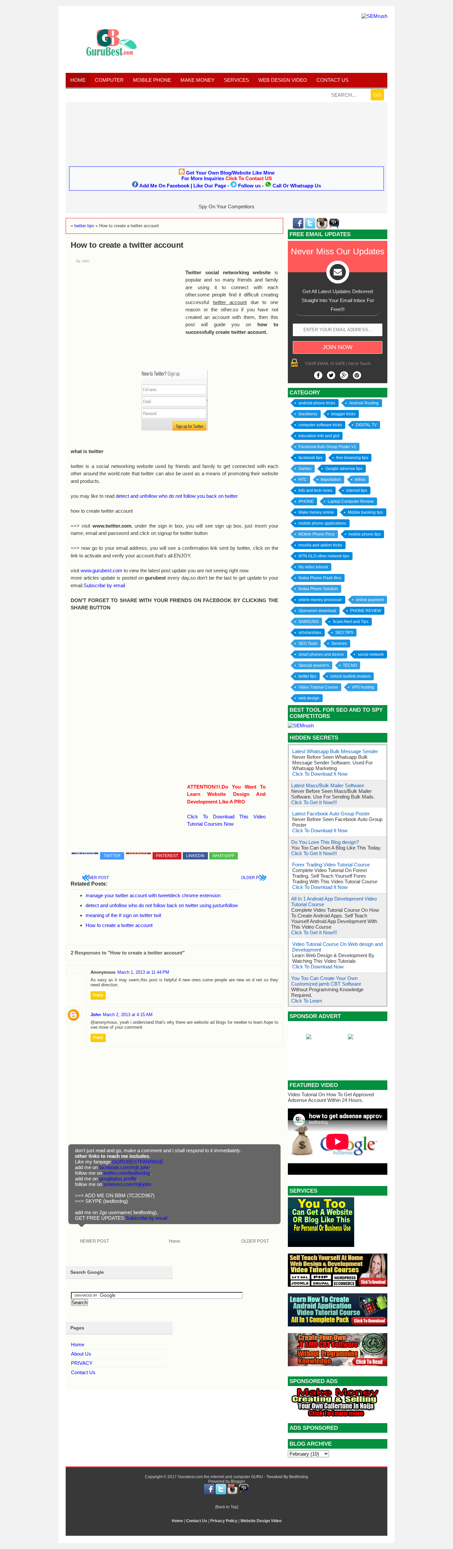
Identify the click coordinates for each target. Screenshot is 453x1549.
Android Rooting (364, 403)
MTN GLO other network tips (323, 556)
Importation (331, 479)
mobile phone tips (365, 534)
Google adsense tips (343, 468)
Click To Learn (306, 1001)
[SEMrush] (374, 16)
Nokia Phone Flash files (319, 578)
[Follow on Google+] (344, 375)
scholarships (309, 632)
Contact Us (83, 1372)
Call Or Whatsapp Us (297, 185)
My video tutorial (313, 567)
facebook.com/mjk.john (124, 1167)
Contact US (332, 80)
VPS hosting (363, 687)
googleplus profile (118, 1178)
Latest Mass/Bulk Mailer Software (327, 785)
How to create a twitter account (119, 925)
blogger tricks (343, 414)
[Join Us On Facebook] (318, 375)
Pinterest (167, 855)
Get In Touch (359, 363)
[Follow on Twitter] (331, 375)
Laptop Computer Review (351, 501)
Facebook (85, 853)
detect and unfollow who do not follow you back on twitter (177, 496)
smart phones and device (321, 654)
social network (371, 654)
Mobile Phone (152, 80)
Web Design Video (282, 80)
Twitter (112, 855)
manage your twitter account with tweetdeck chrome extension (153, 895)
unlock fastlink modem (350, 676)
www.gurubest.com (101, 570)
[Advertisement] (226, 132)
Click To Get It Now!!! (314, 802)
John (96, 1014)
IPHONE (306, 501)
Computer (109, 80)
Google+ (138, 853)
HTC (302, 479)
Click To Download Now (318, 966)
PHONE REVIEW (365, 610)
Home (78, 80)
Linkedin (195, 855)
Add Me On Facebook (164, 185)
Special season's (313, 665)
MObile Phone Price (316, 534)
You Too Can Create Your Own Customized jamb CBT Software (326, 981)
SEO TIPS (344, 632)
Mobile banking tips (365, 512)
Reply (98, 995)
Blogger (238, 1481)
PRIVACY (82, 1363)
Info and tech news (315, 490)
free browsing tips (352, 457)
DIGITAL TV (366, 425)
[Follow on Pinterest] (357, 375)
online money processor (320, 599)
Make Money (197, 80)
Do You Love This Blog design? (325, 842)
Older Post (254, 877)
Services (236, 80)
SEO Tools (307, 643)
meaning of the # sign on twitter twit (123, 915)
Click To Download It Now (320, 774)
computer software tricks (320, 425)
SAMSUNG (308, 621)
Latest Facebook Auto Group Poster (331, 813)
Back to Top (226, 1507)
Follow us (249, 185)
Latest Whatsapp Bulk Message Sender (335, 751)
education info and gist (318, 436)
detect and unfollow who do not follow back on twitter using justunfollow (162, 905)
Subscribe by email (104, 585)
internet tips (356, 490)
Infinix (360, 479)
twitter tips (307, 676)
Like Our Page (209, 185)
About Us (81, 1354)
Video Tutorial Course (318, 687)
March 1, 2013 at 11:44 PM (143, 972)
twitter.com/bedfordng (126, 1173)
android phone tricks (316, 403)
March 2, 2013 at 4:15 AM (128, 1014)
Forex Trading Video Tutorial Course (331, 864)
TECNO (350, 665)
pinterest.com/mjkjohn (127, 1184)
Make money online (316, 512)
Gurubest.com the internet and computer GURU (220, 1476)
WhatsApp (223, 855)
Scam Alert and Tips (350, 621)
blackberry (307, 414)
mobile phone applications (322, 523)
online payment (370, 599)
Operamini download (317, 610)
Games (304, 468)
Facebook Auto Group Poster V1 (327, 446)
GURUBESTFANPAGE (137, 1161)
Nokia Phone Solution (318, 589)
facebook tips (310, 457)
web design (308, 698)
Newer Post (95, 877)
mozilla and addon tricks (320, 545)
